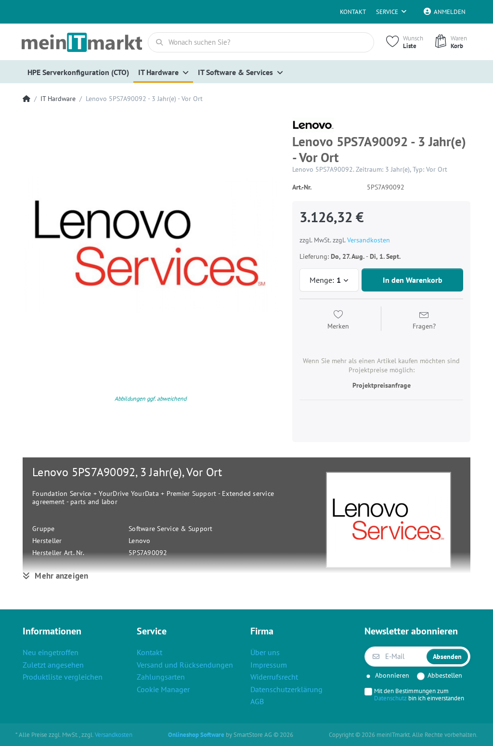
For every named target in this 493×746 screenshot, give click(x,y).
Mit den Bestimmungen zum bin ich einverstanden (419, 694)
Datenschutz (390, 698)
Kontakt (353, 12)
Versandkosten (368, 240)
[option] (150, 244)
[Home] (26, 99)
